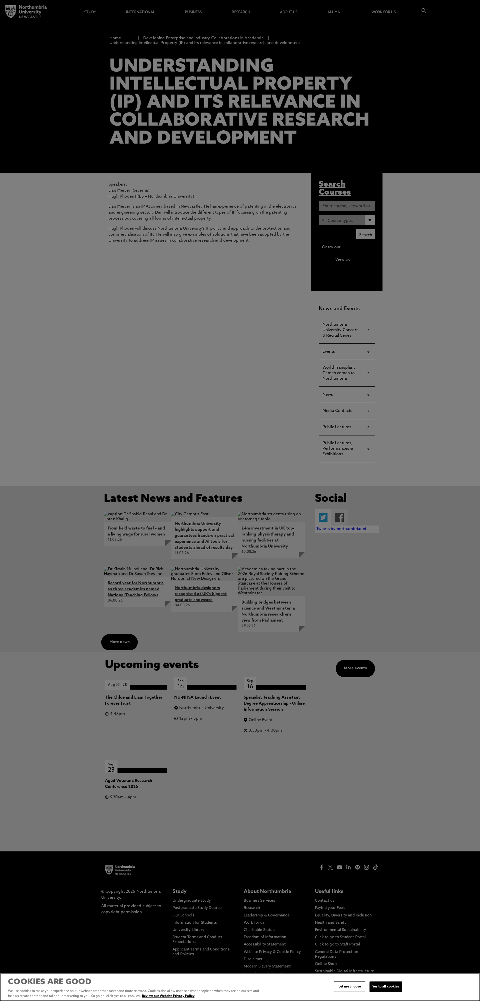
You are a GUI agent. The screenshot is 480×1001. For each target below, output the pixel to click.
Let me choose (349, 986)
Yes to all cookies (385, 986)
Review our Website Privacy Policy (168, 995)
